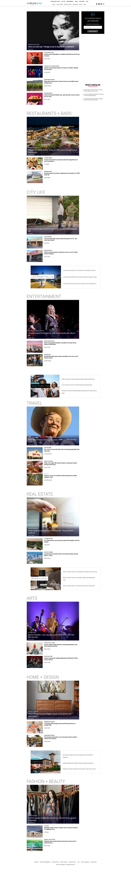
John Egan (46, 832)
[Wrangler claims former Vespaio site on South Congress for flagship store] (35, 831)
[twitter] (99, 4)
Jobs (78, 862)
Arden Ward (46, 243)
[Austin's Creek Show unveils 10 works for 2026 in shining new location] (35, 72)
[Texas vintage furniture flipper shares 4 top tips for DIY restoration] (53, 700)
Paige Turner (30, 49)
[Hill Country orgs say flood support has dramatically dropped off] (53, 215)
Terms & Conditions (85, 862)
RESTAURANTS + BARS (49, 113)
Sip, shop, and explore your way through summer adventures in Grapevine (78, 756)
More (84, 4)
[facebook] (96, 4)
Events (80, 4)
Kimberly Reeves (47, 360)
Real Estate (81, 1)
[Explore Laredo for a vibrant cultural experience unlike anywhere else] (35, 479)
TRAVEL (34, 403)
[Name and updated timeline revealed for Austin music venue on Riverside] (35, 347)
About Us (36, 862)
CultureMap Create (48, 480)
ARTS (32, 598)
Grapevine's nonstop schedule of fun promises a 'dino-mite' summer (79, 769)
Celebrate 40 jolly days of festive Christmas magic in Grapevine (78, 763)
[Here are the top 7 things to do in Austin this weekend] (53, 31)
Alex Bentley (30, 444)
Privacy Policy (94, 862)
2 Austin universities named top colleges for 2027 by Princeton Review (93, 99)
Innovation (75, 4)
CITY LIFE (36, 192)
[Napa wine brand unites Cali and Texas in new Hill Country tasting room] (35, 85)
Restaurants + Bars (55, 1)
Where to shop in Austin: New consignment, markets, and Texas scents (80, 572)
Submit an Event (55, 862)
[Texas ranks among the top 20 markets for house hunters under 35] (53, 517)
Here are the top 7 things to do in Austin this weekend (51, 47)
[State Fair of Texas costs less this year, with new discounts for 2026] (53, 426)
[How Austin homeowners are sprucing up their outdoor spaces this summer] (35, 741)
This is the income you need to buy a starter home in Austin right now (79, 283)
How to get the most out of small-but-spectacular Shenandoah (77, 385)
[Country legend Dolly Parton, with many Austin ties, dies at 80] (53, 320)
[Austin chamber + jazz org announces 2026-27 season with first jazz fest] (53, 621)
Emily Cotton (31, 718)
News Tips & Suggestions (45, 862)
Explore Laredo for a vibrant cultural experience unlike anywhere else (78, 379)
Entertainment (69, 1)
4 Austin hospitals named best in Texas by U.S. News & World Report (94, 95)
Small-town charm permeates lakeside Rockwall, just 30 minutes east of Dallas (79, 392)
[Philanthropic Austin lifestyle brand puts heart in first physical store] (35, 845)
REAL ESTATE (40, 494)
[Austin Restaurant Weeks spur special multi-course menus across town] (35, 99)
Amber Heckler (47, 177)
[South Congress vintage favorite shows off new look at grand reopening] (53, 804)
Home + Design (60, 4)
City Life (63, 1)
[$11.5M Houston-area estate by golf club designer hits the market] (35, 544)
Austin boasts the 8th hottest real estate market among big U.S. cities (80, 277)
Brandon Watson (47, 85)
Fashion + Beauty (68, 4)
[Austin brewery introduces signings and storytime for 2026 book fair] (35, 177)
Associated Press (48, 453)
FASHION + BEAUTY (46, 781)
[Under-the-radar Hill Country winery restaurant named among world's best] (35, 467)
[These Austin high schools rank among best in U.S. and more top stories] (35, 242)
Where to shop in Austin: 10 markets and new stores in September (79, 586)
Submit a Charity (63, 862)
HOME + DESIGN (43, 677)
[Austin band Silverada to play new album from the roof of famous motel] (35, 360)
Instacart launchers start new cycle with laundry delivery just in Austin (93, 90)
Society (53, 4)
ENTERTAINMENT (44, 296)
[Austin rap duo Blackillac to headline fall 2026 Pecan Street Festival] (35, 58)
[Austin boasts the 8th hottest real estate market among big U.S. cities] (35, 558)
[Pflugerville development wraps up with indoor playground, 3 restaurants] (53, 136)
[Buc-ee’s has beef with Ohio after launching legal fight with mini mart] (35, 453)
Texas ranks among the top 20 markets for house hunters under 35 (79, 270)
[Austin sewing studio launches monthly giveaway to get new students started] (35, 648)
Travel (76, 1)
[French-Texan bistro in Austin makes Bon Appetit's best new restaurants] (35, 163)
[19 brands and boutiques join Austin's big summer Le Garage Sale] (35, 727)
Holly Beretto (47, 544)
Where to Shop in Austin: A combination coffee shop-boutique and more (79, 579)
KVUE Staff (30, 233)
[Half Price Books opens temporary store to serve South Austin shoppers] (35, 256)
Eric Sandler (46, 164)
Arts (87, 1)
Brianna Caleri (47, 58)
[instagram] (101, 4)
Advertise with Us (72, 862)
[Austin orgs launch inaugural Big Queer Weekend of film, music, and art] (35, 662)
